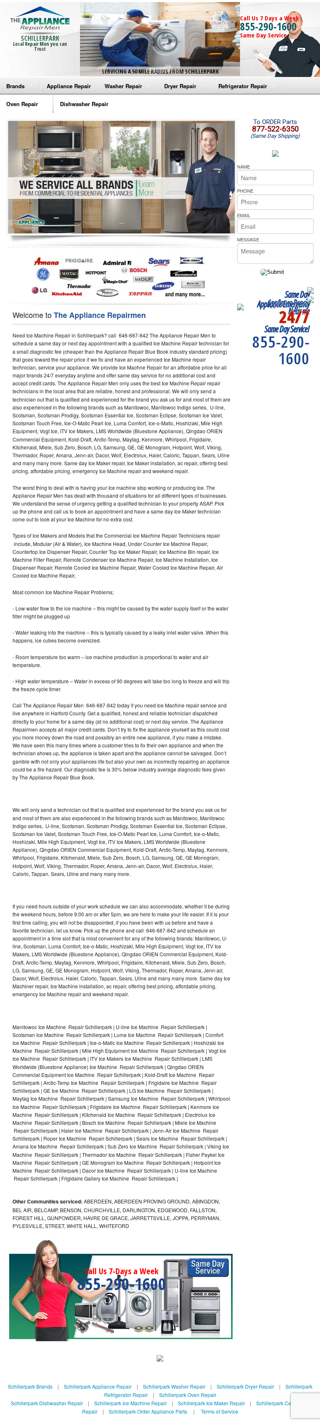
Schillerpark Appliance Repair (98, 1386)
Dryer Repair (180, 86)
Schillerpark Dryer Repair (245, 1386)
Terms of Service (219, 1411)
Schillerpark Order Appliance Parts (148, 1411)
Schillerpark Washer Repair (174, 1386)
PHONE (245, 190)
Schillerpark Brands (30, 1386)
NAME (243, 166)
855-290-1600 (268, 26)
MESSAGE (248, 239)
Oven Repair (22, 104)
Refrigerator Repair (242, 86)
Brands (15, 86)
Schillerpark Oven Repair (187, 1394)
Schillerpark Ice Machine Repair (130, 1403)
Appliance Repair (69, 86)
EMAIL (243, 215)
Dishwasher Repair (84, 104)
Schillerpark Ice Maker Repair (211, 1403)
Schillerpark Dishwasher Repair (47, 1403)
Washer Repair (123, 86)
